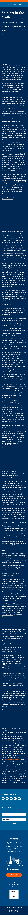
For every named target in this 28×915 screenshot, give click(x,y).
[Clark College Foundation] (11, 4)
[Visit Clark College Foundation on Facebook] (11, 798)
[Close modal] (25, 2)
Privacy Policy (14, 909)
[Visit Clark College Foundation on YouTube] (19, 798)
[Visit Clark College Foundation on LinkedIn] (3, 798)
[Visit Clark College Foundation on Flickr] (15, 798)
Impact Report (14, 884)
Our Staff (14, 882)
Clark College (14, 887)
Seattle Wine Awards (12, 760)
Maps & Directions (14, 851)
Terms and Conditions (14, 910)
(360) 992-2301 (15, 843)
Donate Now (12, 875)
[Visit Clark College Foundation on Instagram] (7, 798)
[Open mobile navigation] (25, 4)
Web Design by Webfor (14, 912)
